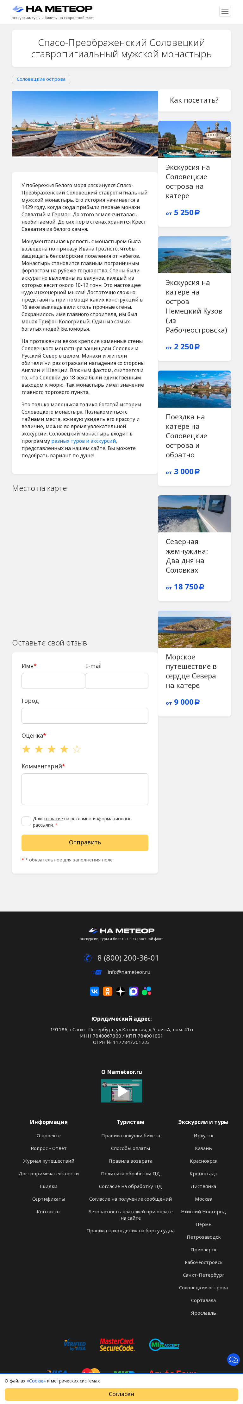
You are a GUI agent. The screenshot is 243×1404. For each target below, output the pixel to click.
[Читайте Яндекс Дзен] (120, 991)
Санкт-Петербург (203, 1275)
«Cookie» (36, 1381)
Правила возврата (131, 1161)
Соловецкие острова (41, 79)
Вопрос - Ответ (49, 1148)
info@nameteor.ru (128, 972)
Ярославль (203, 1313)
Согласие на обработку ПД (130, 1186)
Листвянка (203, 1186)
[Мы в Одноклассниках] (107, 991)
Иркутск (203, 1135)
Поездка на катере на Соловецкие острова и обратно (186, 436)
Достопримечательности (49, 1173)
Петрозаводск (204, 1237)
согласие (53, 819)
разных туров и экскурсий (83, 441)
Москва (203, 1199)
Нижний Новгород (203, 1211)
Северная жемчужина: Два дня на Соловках (187, 556)
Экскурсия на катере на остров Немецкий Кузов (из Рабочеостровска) (196, 306)
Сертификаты (48, 1199)
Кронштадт (204, 1173)
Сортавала (203, 1300)
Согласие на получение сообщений (130, 1199)
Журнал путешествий (48, 1161)
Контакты (48, 1211)
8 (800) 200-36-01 (127, 957)
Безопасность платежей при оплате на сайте (130, 1215)
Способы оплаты (130, 1148)
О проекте (49, 1135)
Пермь (204, 1224)
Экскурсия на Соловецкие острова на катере (188, 181)
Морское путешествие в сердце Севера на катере (191, 671)
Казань (203, 1148)
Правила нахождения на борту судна (130, 1230)
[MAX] (133, 991)
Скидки (48, 1186)
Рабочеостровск (203, 1262)
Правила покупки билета (130, 1135)
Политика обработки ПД (130, 1173)
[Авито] (146, 991)
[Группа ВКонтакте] (94, 991)
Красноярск (203, 1161)
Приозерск (203, 1249)
